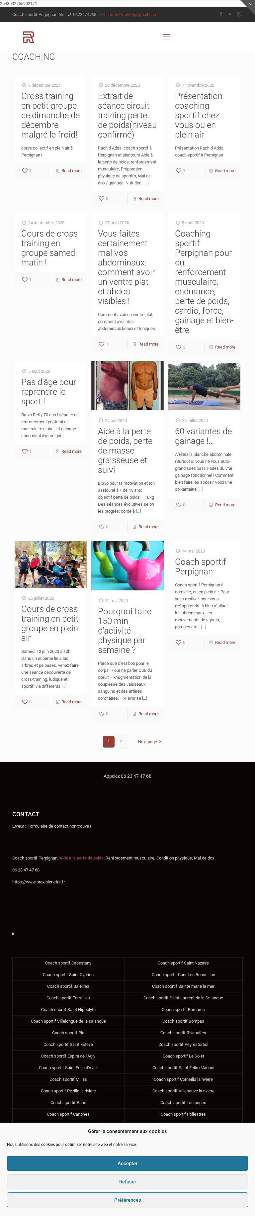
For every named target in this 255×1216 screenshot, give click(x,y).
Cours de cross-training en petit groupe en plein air (50, 623)
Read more (71, 170)
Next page (147, 741)
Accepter (127, 1163)
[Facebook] (221, 14)
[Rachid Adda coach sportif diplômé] (29, 37)
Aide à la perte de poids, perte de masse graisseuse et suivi (125, 450)
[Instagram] (239, 14)
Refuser (127, 1182)
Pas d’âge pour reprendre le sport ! (48, 391)
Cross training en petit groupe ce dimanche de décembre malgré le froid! (50, 115)
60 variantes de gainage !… (203, 436)
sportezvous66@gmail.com (131, 14)
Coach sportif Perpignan (200, 566)
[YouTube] (230, 14)
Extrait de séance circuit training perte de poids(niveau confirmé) (127, 115)
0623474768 (84, 14)
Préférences (127, 1200)
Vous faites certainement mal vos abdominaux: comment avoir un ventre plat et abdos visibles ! (126, 267)
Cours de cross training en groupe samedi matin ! (49, 248)
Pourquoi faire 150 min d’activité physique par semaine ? (124, 630)
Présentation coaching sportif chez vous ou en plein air (198, 115)
